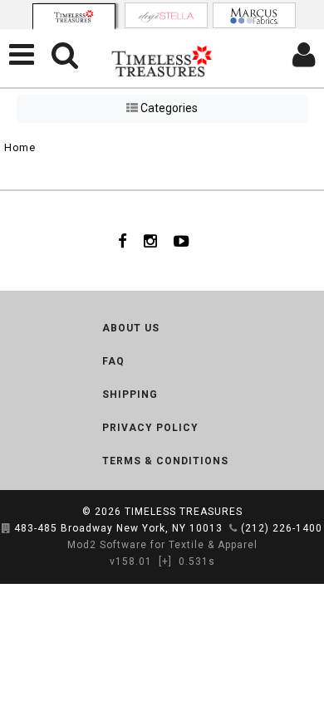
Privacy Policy (150, 428)
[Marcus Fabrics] (254, 15)
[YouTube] (181, 241)
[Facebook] (122, 241)
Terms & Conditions (165, 461)
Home (19, 147)
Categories (168, 108)
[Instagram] (150, 241)
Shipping (130, 394)
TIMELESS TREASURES (184, 511)
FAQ (113, 361)
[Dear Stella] (166, 15)
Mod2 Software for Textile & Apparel (162, 545)
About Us (131, 328)
